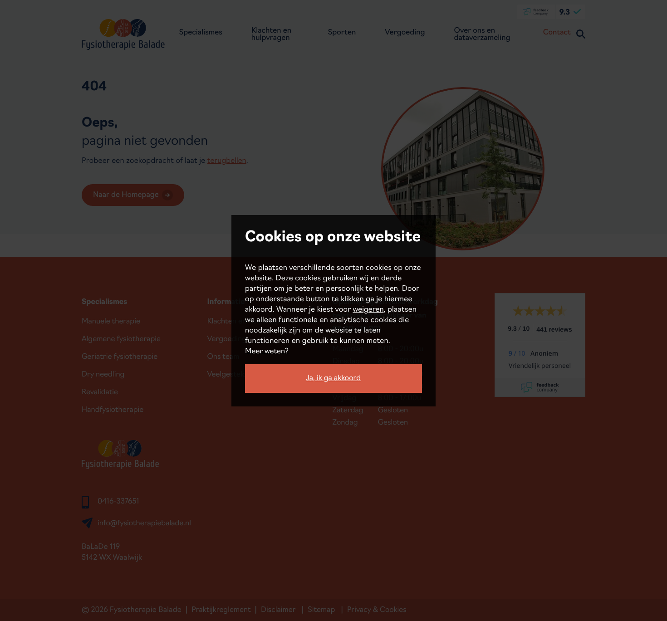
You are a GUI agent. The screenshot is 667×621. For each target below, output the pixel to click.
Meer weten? (267, 351)
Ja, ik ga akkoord (333, 378)
